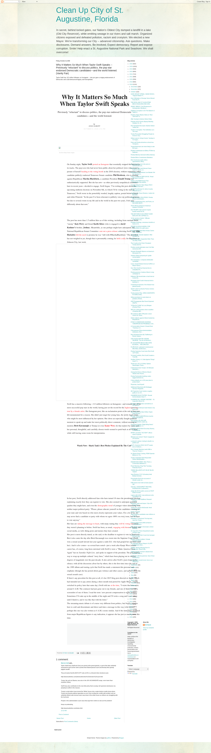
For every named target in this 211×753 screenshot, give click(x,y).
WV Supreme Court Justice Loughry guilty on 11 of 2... (141, 392)
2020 (131, 79)
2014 (131, 596)
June (132, 572)
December (134, 86)
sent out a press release (108, 231)
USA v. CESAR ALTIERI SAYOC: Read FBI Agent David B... (142, 177)
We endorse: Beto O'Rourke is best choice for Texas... (141, 314)
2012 (131, 601)
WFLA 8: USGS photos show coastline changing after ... (142, 310)
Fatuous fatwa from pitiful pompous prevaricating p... (141, 523)
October (133, 92)
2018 (131, 84)
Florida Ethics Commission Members (142, 157)
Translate (134, 674)
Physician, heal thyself (137, 384)
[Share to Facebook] (87, 653)
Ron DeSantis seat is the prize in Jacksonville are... (140, 164)
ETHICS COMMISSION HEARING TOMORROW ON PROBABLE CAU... (142, 322)
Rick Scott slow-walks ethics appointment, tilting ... (139, 160)
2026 (131, 64)
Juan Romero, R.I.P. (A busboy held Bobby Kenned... (141, 475)
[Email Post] (77, 653)
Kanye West (110, 425)
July (132, 570)
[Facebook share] (94, 134)
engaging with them (121, 527)
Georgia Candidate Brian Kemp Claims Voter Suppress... (142, 231)
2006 (131, 617)
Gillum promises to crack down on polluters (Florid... (141, 298)
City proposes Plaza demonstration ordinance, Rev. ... (141, 331)
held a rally (121, 238)
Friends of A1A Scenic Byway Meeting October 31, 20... (142, 122)
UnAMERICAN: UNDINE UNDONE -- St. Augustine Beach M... (143, 400)
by (94, 124)
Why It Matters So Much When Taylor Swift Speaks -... (142, 412)
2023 (131, 71)
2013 (131, 599)
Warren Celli (65, 663)
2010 (131, 607)
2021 (131, 76)
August (133, 567)
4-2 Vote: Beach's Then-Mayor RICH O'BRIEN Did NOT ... (141, 185)
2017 (131, 588)
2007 (131, 614)
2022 (131, 74)
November (134, 89)
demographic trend (105, 505)
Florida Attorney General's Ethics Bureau (143, 155)
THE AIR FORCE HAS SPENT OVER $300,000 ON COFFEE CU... (142, 214)
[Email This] (81, 653)
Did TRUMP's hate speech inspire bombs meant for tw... (141, 210)
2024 (131, 69)
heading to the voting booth (92, 171)
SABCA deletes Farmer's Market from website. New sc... (142, 552)
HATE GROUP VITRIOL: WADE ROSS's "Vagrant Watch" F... (142, 94)
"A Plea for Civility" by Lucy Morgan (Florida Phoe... (141, 306)
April (132, 578)
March (133, 580)
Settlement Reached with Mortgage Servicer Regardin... (141, 387)
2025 (131, 66)
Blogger (121, 738)
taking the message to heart (88, 523)
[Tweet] (99, 134)
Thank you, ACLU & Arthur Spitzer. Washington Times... (141, 364)
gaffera (109, 738)
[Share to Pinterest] (90, 653)
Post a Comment (64, 714)
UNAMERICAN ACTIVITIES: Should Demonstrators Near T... (141, 396)
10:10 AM (64, 710)
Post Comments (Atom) (71, 721)
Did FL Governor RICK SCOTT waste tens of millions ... (142, 446)
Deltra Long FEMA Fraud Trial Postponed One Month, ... (139, 181)
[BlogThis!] (83, 653)
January (133, 585)
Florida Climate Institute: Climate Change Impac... (140, 540)
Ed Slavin (148, 625)
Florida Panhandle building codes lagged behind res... (141, 377)
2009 (131, 609)
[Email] (90, 134)
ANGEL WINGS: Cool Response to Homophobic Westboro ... (141, 107)
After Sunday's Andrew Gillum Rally (141, 119)
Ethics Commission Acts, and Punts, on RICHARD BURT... (142, 202)
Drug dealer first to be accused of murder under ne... (140, 479)
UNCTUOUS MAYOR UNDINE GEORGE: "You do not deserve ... (141, 339)
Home (89, 718)
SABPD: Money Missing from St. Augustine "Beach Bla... (140, 548)
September (134, 565)
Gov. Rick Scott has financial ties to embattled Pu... (141, 268)
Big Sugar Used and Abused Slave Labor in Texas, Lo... (141, 169)
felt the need (81, 234)
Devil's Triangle (135, 512)
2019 (131, 82)
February (134, 583)
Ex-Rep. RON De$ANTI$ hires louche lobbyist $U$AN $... (142, 416)
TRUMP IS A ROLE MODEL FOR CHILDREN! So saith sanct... (140, 227)
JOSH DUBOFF (94, 126)
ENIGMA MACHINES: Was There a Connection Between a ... (141, 462)
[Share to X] (85, 653)
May (132, 575)
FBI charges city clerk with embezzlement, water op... (139, 421)
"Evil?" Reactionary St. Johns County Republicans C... (142, 189)
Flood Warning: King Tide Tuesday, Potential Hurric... (141, 466)
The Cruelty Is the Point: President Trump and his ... (141, 243)
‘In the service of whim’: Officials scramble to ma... (140, 219)
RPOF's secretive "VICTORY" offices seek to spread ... (141, 433)
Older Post (117, 718)
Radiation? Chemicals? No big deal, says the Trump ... (141, 519)
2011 (131, 604)
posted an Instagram (101, 164)
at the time (115, 585)
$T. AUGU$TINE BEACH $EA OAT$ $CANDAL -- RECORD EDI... (141, 343)
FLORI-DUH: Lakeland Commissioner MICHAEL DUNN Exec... (142, 347)
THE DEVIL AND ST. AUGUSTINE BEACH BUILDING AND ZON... (141, 103)
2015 (131, 594)
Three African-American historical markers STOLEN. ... (141, 206)
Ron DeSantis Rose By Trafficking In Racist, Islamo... (141, 335)
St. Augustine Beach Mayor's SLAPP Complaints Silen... (141, 544)
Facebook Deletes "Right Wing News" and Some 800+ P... (142, 425)
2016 (131, 591)
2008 (131, 612)
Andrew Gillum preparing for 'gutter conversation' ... (141, 256)
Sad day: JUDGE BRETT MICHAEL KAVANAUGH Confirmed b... (141, 487)
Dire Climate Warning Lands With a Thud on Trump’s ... (141, 450)
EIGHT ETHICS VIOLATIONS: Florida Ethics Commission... (142, 198)
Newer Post (60, 718)
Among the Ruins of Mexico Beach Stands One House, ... (141, 372)
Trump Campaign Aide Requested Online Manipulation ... (141, 458)
